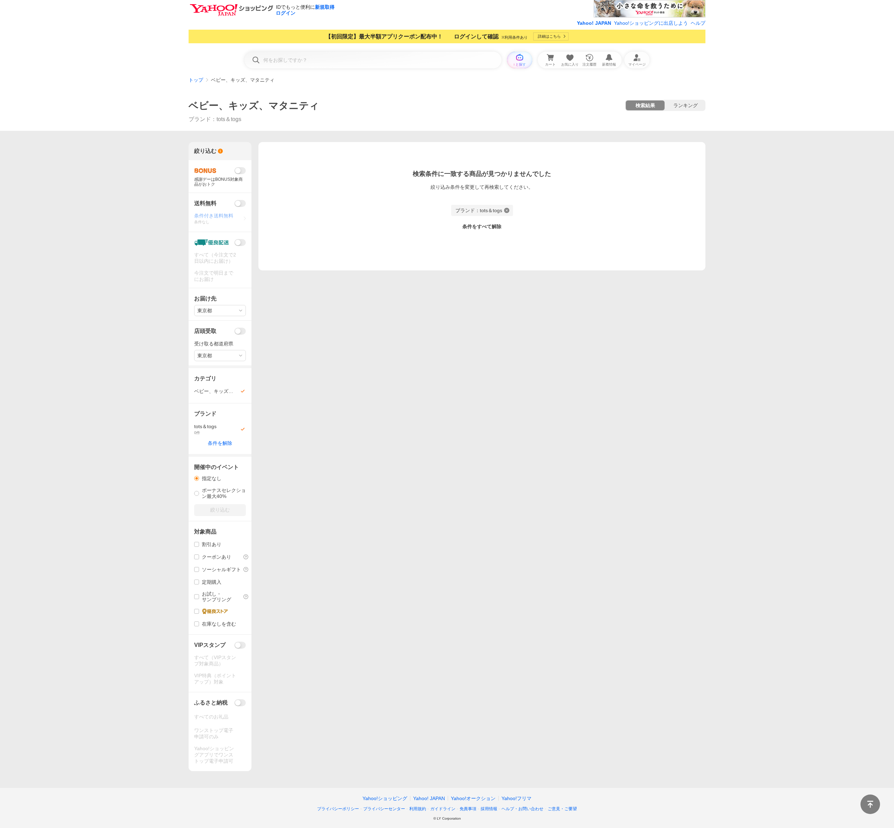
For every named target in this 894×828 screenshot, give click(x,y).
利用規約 (417, 808)
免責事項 (468, 808)
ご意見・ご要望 (562, 808)
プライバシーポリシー (338, 808)
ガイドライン (442, 808)
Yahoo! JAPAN (594, 23)
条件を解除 (220, 443)
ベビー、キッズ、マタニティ (254, 105)
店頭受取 (205, 331)
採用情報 (489, 808)
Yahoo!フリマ (516, 798)
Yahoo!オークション (473, 798)
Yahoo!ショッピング (384, 798)
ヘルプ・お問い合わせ (522, 808)
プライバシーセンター (384, 808)
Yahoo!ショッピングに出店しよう (651, 23)
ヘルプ (698, 23)
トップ (196, 80)
